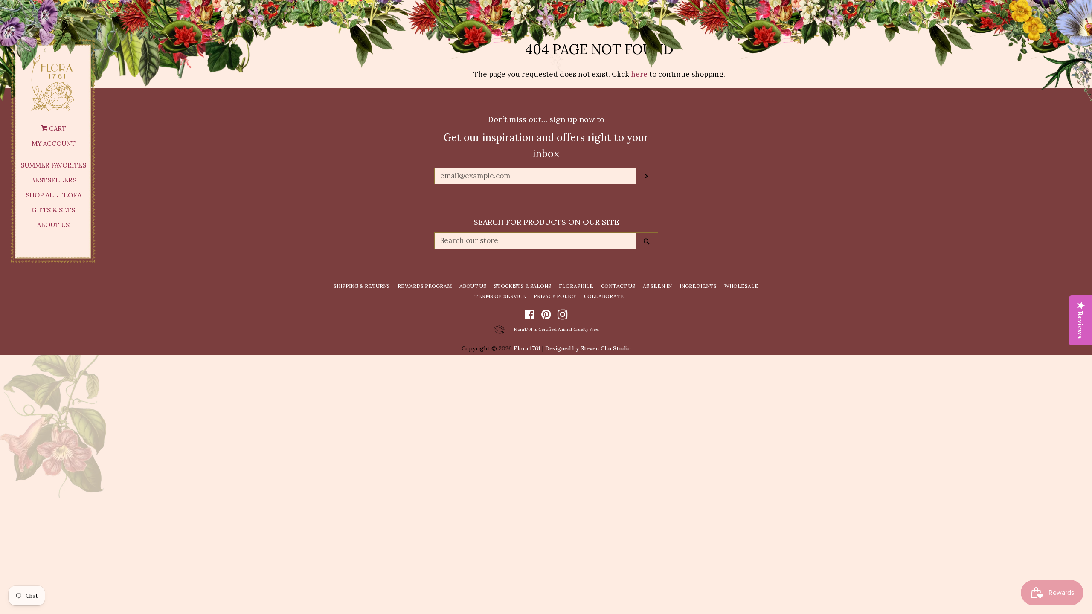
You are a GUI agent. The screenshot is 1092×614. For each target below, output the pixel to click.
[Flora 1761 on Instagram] (563, 316)
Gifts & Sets (53, 210)
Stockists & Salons (522, 286)
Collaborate (604, 296)
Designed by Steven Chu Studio (588, 348)
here (639, 74)
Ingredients (698, 286)
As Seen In (657, 286)
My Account (54, 143)
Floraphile (576, 286)
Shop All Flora (53, 195)
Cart (56, 129)
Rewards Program (425, 286)
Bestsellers (53, 180)
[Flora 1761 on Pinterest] (546, 316)
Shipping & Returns (362, 286)
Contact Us (618, 286)
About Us (53, 225)
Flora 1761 (527, 348)
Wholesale (741, 286)
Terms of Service (500, 296)
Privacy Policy (555, 296)
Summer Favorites (53, 165)
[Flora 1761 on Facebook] (529, 316)
